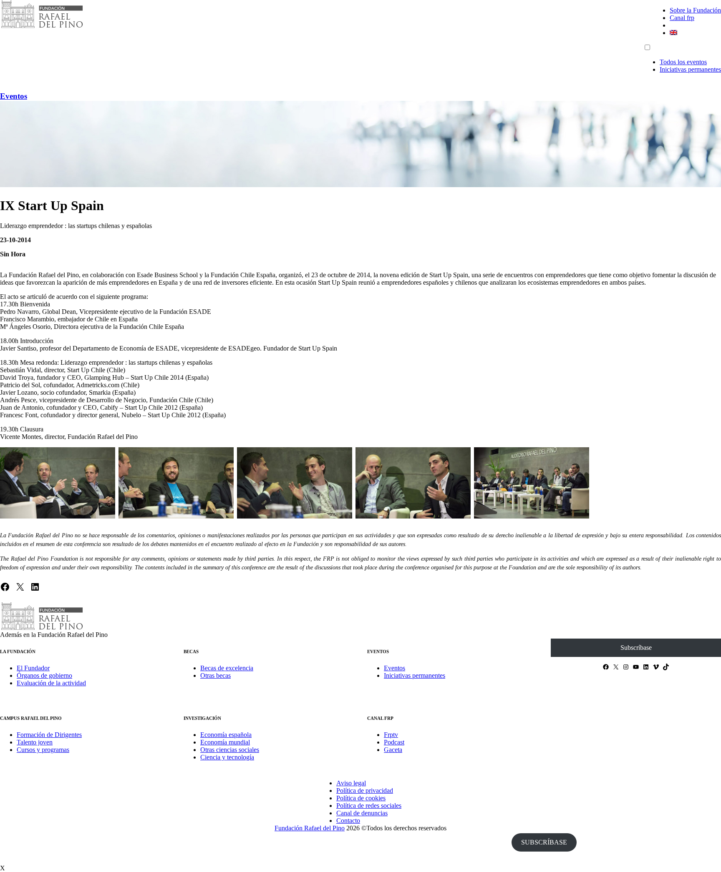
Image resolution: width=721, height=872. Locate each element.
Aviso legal (351, 783)
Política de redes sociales (368, 805)
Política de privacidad (364, 790)
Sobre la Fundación (695, 10)
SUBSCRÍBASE (544, 842)
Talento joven (35, 742)
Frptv (391, 734)
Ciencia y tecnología (227, 757)
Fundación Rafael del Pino (310, 828)
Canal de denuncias (362, 813)
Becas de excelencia (226, 668)
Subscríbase (636, 647)
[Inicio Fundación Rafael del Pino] (41, 26)
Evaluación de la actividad (51, 683)
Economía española (226, 734)
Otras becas (215, 675)
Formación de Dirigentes (49, 734)
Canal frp (682, 17)
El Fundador (33, 668)
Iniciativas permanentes (690, 69)
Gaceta (393, 749)
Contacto (348, 820)
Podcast (394, 742)
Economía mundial (225, 742)
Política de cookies (361, 798)
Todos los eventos (683, 61)
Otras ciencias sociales (229, 749)
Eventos (13, 96)
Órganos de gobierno (44, 675)
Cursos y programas (43, 749)
